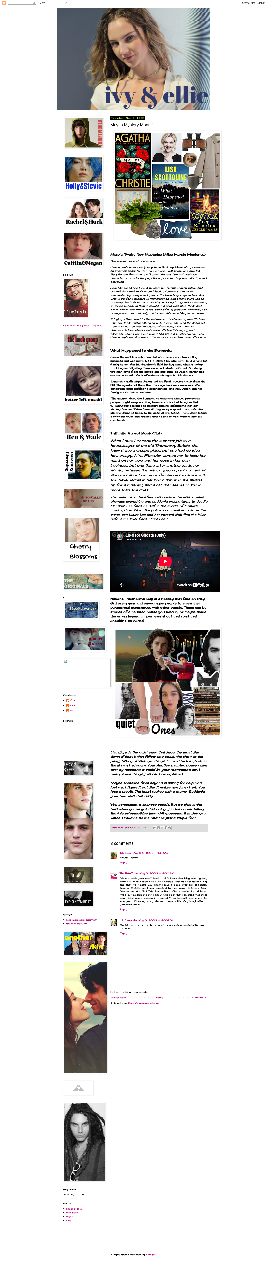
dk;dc (69, 1216)
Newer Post (118, 997)
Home (159, 997)
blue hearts (73, 1212)
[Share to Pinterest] (170, 828)
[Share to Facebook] (166, 828)
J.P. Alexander (128, 920)
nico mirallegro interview (81, 919)
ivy (71, 710)
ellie (72, 705)
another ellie (74, 1208)
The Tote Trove (129, 873)
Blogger (150, 1254)
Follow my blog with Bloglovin (82, 325)
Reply (123, 862)
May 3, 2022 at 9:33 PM (155, 920)
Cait (72, 700)
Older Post (199, 997)
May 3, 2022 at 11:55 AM (150, 852)
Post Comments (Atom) (143, 1003)
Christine (125, 852)
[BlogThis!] (158, 828)
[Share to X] (162, 828)
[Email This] (155, 828)
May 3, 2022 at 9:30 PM (156, 873)
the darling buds (76, 923)
